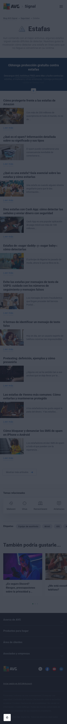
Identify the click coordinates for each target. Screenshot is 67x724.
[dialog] (33, 362)
